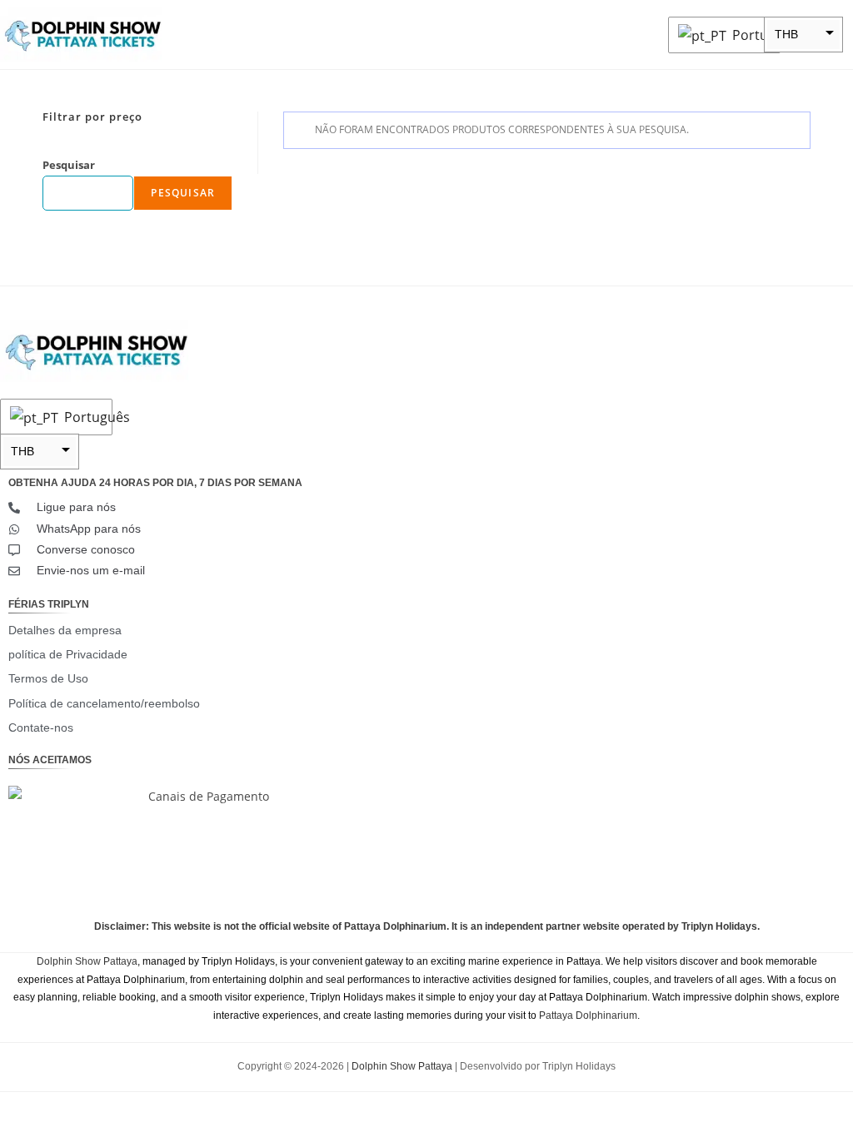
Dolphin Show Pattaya (87, 961)
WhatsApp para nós (89, 528)
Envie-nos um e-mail (91, 570)
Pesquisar (68, 164)
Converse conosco (86, 549)
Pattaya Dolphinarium (588, 1015)
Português (752, 35)
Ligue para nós (76, 507)
